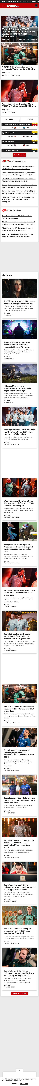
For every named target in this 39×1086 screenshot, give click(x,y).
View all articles (19, 993)
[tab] (9, 119)
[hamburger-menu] (3, 6)
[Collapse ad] (19, 1070)
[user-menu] (36, 5)
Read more (24, 1084)
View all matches (19, 155)
